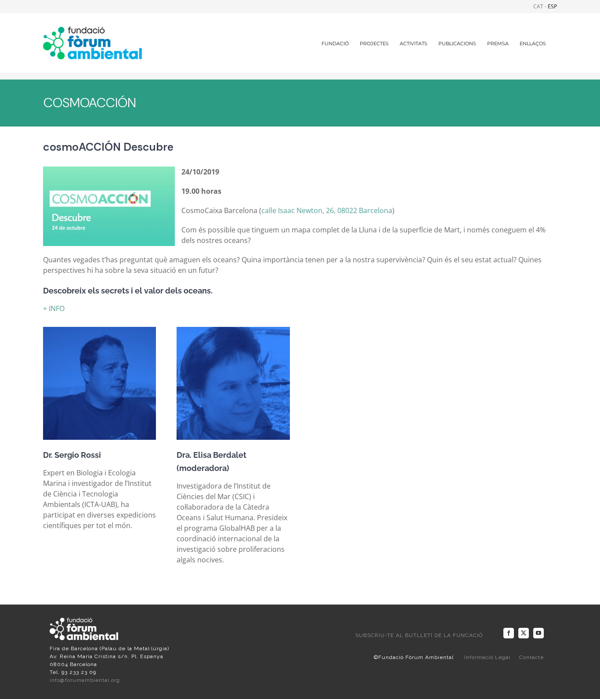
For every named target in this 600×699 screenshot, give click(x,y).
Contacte (531, 657)
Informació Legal (487, 657)
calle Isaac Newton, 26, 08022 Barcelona (326, 210)
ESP (552, 6)
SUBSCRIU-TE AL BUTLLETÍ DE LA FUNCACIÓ (419, 635)
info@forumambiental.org (85, 680)
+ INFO (54, 308)
